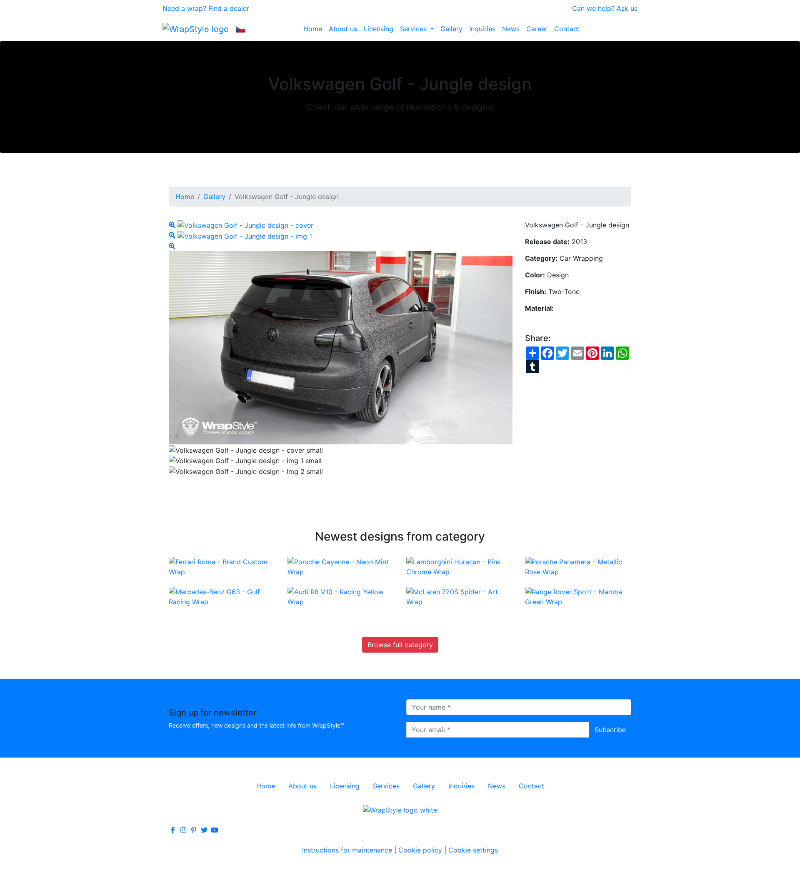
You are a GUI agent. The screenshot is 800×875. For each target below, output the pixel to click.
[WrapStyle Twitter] (204, 830)
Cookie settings (473, 850)
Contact (567, 29)
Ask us (627, 8)
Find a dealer (228, 8)
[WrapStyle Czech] (240, 28)
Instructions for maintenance (347, 850)
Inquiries (482, 29)
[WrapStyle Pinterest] (194, 830)
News (511, 29)
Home (312, 29)
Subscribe (610, 729)
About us (343, 29)
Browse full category (400, 645)
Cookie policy (420, 850)
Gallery (451, 29)
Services (414, 29)
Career (537, 29)
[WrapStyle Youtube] (214, 830)
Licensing (378, 29)
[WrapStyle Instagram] (183, 830)
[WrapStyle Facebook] (173, 830)
